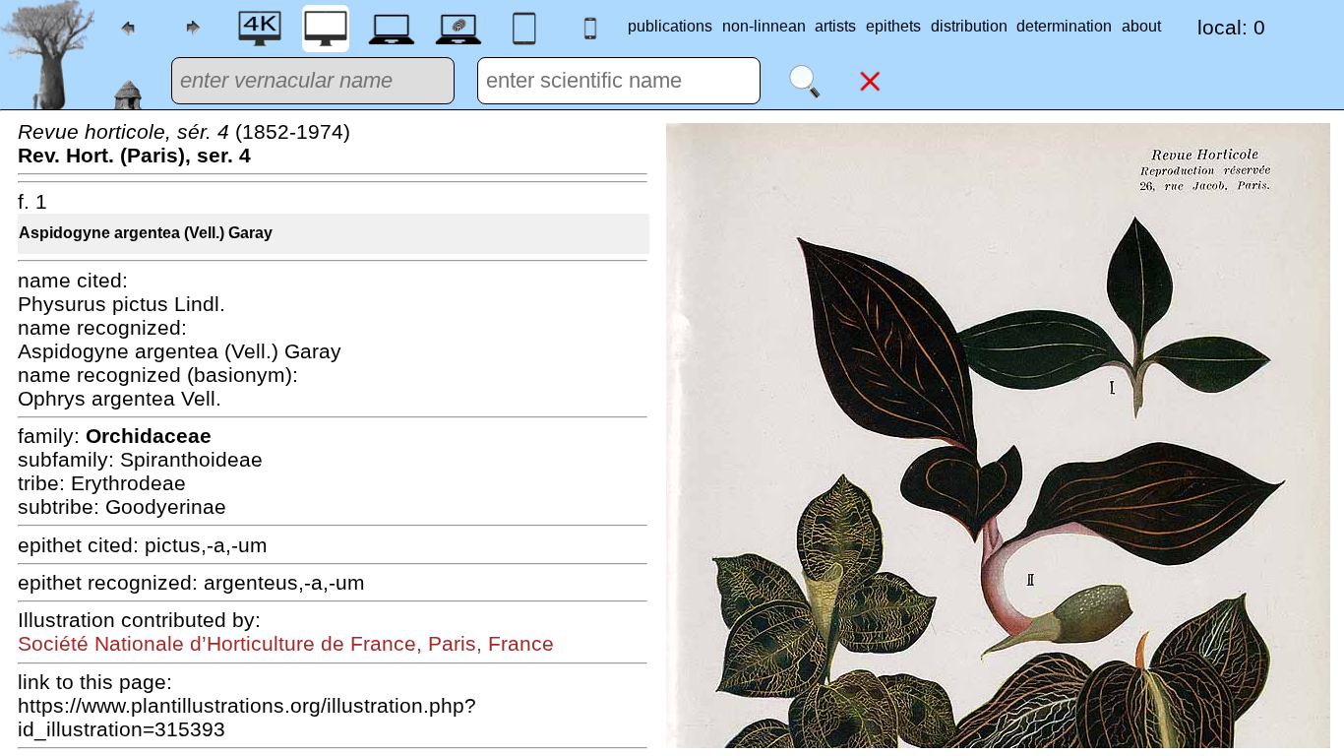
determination (1064, 26)
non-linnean (764, 26)
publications (670, 26)
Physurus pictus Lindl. (121, 303)
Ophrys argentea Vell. (119, 398)
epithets (893, 26)
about (1141, 26)
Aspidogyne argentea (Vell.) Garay (146, 232)
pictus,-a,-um (206, 545)
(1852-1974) (184, 143)
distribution (969, 26)
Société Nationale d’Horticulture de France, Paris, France (286, 643)
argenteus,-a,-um (284, 582)
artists (835, 26)
